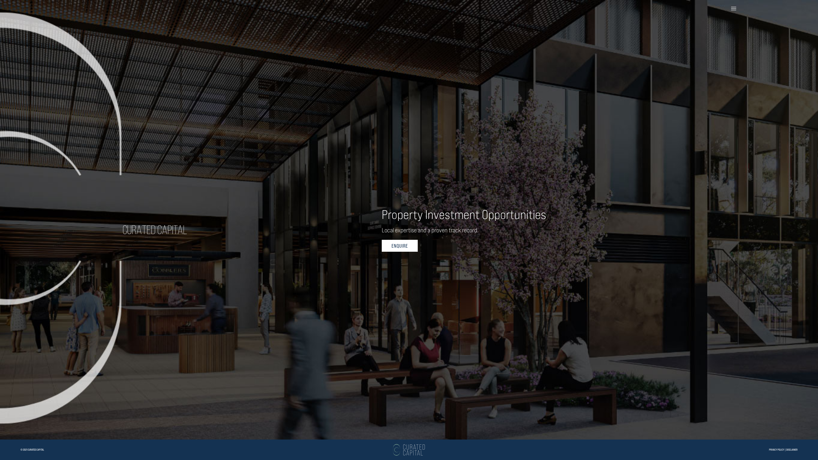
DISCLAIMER (792, 449)
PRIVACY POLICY (776, 449)
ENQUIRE (400, 246)
